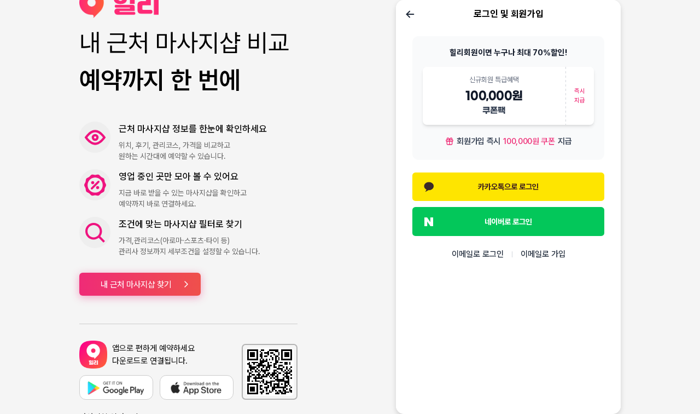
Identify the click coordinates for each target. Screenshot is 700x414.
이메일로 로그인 (478, 254)
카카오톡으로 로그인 (508, 186)
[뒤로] (410, 14)
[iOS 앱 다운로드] (197, 387)
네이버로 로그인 (508, 221)
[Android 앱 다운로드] (116, 387)
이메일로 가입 (543, 254)
